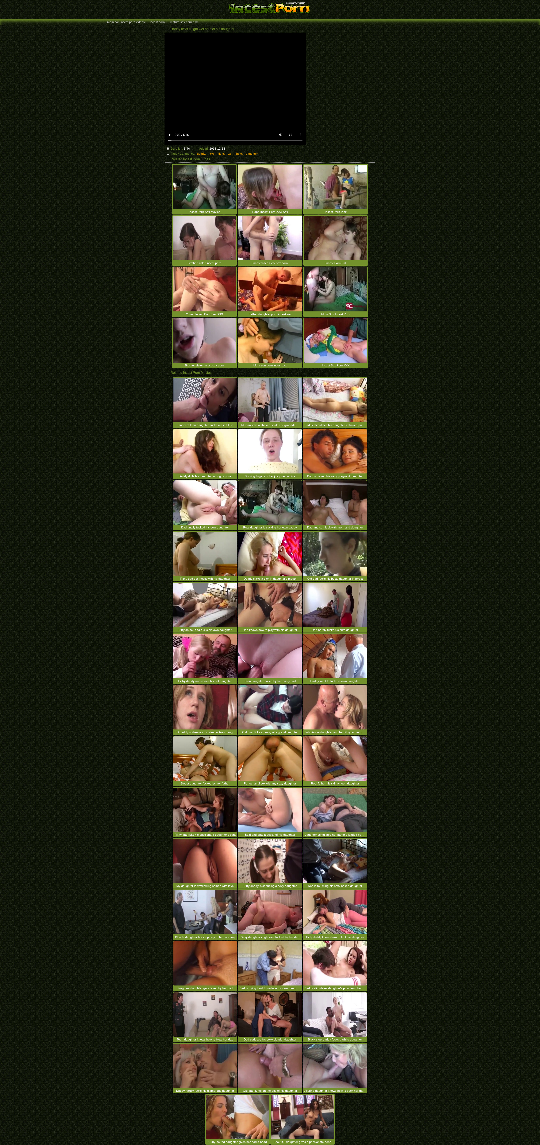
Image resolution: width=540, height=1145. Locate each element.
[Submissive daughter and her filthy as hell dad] (335, 707)
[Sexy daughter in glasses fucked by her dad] (270, 912)
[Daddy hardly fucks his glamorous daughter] (205, 1066)
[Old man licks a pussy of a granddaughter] (270, 707)
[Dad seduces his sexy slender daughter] (270, 1014)
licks (212, 153)
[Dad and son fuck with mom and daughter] (335, 502)
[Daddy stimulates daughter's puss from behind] (335, 963)
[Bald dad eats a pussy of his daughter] (270, 810)
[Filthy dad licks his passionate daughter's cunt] (205, 810)
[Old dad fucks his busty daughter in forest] (335, 554)
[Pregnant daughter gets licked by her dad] (205, 963)
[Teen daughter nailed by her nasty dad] (270, 656)
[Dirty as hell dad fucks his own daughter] (205, 605)
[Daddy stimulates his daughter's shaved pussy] (335, 400)
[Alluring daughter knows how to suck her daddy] (335, 1066)
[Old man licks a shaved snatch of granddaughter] (270, 400)
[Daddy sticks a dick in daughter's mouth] (270, 554)
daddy (201, 153)
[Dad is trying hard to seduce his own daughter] (270, 963)
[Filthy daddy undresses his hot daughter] (205, 656)
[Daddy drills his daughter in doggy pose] (205, 451)
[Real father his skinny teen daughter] (335, 758)
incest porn (157, 22)
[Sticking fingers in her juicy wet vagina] (270, 451)
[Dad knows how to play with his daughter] (270, 605)
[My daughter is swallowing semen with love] (205, 861)
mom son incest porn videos (126, 22)
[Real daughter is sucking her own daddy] (270, 502)
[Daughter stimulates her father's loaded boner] (335, 810)
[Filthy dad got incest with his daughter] (205, 554)
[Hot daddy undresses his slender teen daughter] (205, 707)
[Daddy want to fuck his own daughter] (335, 656)
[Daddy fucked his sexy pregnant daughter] (335, 451)
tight (221, 153)
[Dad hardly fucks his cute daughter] (335, 605)
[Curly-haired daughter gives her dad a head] (237, 1117)
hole (239, 153)
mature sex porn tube (184, 22)
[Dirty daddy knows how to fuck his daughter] (335, 912)
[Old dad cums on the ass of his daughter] (270, 1066)
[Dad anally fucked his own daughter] (205, 502)
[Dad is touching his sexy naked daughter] (335, 861)
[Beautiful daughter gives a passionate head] (302, 1117)
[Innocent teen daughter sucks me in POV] (205, 400)
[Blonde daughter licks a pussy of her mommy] (205, 912)
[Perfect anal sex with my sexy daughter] (270, 758)
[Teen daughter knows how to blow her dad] (205, 1014)
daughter (252, 153)
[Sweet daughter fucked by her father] (205, 758)
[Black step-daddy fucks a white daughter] (335, 1014)
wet (230, 153)
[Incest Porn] (270, 7)
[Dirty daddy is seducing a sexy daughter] (270, 861)
